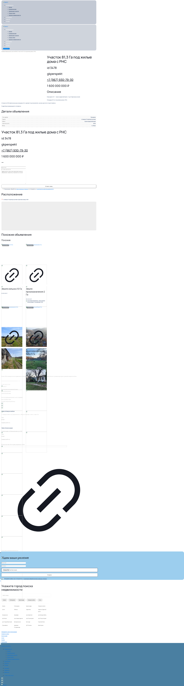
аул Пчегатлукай (42, 618)
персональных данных (22, 189)
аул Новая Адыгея (18, 618)
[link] (48, 497)
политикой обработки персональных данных (35, 579)
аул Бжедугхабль (42, 615)
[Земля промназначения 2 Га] (36, 254)
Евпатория (40, 625)
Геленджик (12, 600)
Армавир (16, 615)
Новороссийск (31, 600)
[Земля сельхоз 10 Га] (11, 254)
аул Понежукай (29, 618)
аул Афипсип (29, 615)
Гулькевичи (5, 625)
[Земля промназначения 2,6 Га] (11, 316)
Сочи (40, 600)
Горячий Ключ (41, 622)
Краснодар (21, 600)
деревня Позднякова (17, 626)
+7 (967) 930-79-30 (60, 80)
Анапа (4, 600)
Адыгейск (28, 609)
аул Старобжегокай (7, 622)
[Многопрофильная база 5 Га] (36, 316)
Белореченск (17, 622)
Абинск (16, 609)
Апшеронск (5, 615)
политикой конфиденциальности (45, 189)
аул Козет (4, 618)
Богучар (28, 622)
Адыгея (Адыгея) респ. (42, 610)
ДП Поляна (29, 625)
